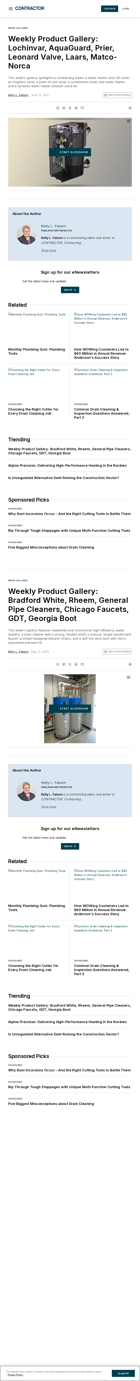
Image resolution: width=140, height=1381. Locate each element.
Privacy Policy (15, 1375)
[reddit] (76, 108)
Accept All (123, 1373)
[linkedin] (64, 108)
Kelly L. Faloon (18, 95)
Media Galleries (18, 28)
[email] (82, 108)
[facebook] (57, 108)
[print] (130, 108)
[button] (10, 8)
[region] (70, 1373)
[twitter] (70, 108)
